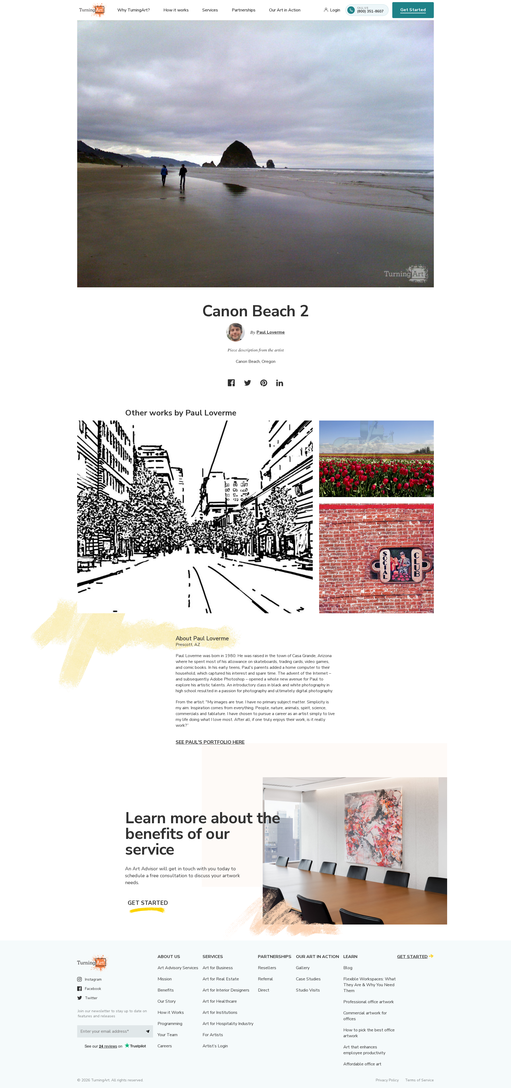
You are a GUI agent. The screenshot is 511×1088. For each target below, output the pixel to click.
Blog (347, 968)
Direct (263, 990)
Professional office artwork (368, 1002)
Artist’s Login (215, 1046)
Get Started (413, 10)
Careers (165, 1046)
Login (335, 10)
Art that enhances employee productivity (364, 1050)
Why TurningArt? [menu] (133, 10)
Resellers (267, 968)
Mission (165, 979)
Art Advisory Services (178, 968)
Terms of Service (419, 1080)
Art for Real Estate (221, 979)
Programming (170, 1024)
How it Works (171, 1012)
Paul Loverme (271, 332)
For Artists (213, 1035)
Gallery (303, 968)
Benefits (166, 990)
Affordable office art (362, 1064)
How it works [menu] (176, 10)
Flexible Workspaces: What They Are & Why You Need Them (369, 985)
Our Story (167, 1001)
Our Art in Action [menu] (284, 10)
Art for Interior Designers (226, 990)
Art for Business (218, 968)
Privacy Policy (387, 1080)
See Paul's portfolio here (210, 742)
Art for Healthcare (220, 1001)
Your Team (168, 1035)
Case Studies (308, 979)
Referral (265, 979)
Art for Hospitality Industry (228, 1024)
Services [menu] (210, 10)
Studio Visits (308, 990)
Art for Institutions (220, 1012)
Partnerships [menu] (244, 10)
